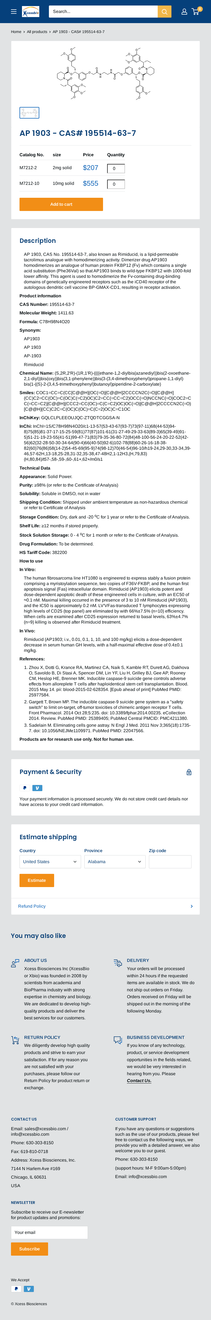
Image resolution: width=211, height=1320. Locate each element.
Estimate (37, 880)
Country (28, 850)
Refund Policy (32, 906)
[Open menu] (13, 11)
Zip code (157, 850)
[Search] (164, 12)
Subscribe (29, 1249)
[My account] (184, 12)
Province (93, 850)
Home (16, 31)
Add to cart (61, 204)
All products (37, 31)
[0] (195, 11)
